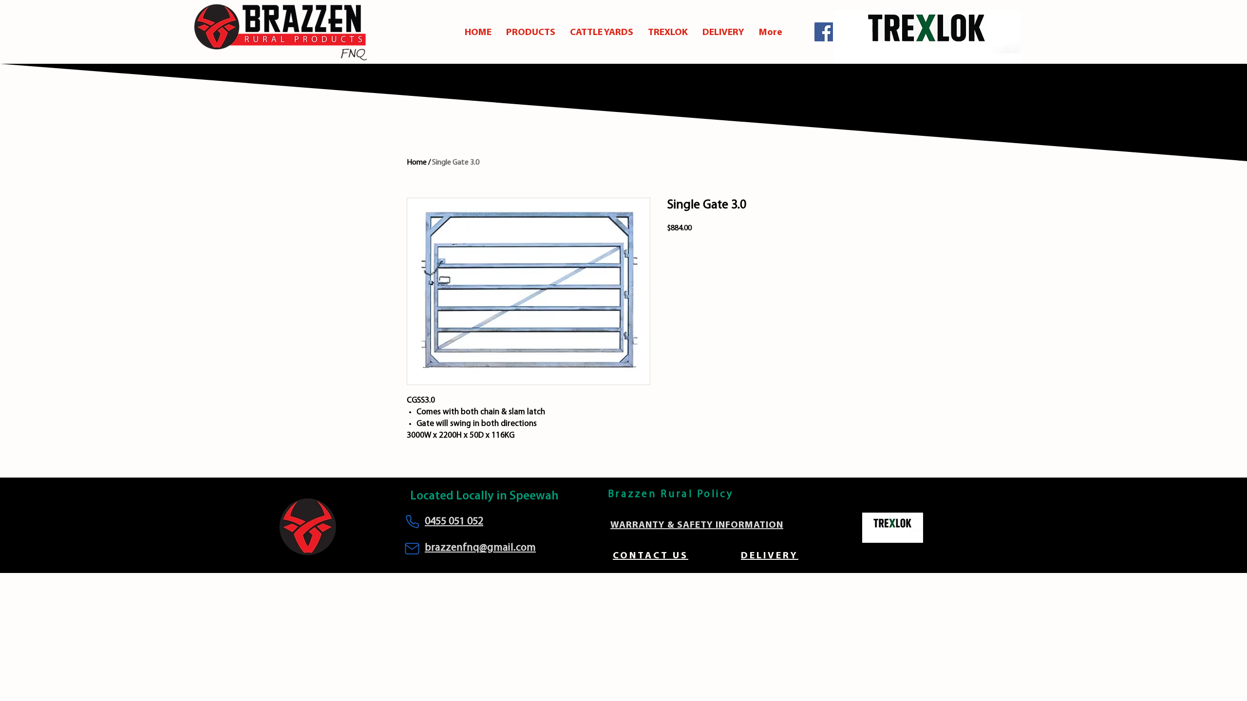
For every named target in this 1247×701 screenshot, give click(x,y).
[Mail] (412, 548)
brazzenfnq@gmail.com (480, 547)
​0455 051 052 (454, 521)
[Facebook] (823, 31)
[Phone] (412, 521)
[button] (531, 32)
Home (417, 162)
